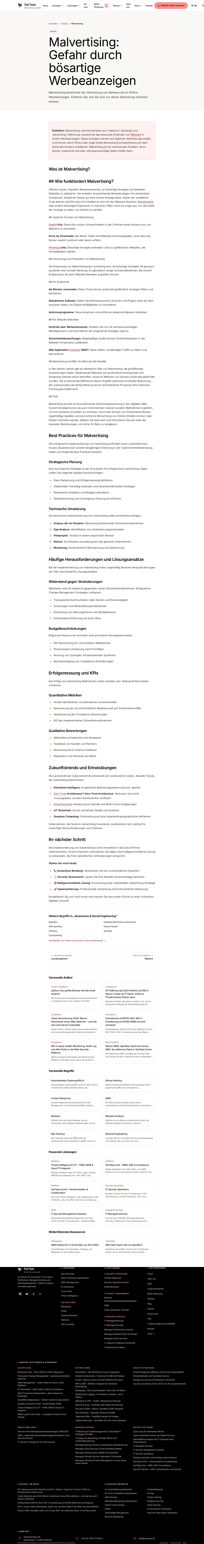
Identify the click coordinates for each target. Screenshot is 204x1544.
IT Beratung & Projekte (114, 1347)
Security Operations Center (116, 1282)
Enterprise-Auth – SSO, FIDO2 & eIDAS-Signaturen (41, 1372)
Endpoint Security (155, 1501)
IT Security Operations (116, 1274)
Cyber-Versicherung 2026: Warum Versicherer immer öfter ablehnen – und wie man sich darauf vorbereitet (57, 1497)
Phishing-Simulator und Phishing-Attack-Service (155, 1457)
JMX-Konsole (111, 1497)
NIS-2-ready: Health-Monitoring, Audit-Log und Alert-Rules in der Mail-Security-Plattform (58, 1506)
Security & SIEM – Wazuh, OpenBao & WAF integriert (99, 1408)
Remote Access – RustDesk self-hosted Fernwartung (99, 1405)
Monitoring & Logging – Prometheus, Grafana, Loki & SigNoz (99, 1395)
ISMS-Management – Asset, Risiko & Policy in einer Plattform (41, 1384)
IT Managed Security (113, 1325)
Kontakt (149, 5)
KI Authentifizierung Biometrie (118, 1489)
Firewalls (74, 349)
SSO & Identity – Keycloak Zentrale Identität (95, 1412)
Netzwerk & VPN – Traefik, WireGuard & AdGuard (97, 1401)
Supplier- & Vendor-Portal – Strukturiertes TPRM (39, 1404)
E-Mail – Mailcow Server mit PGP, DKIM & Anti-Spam (99, 1380)
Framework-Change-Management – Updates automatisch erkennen (44, 1377)
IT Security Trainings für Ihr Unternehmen (36, 1442)
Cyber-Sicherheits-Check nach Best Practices (154, 1435)
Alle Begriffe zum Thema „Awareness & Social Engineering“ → (77, 940)
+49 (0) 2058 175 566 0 (92, 1538)
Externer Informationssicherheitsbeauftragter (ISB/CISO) (43, 1431)
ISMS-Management (70, 1282)
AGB (184, 1543)
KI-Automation (67, 1287)
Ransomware (145, 201)
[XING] (33, 1293)
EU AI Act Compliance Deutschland (121, 1493)
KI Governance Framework (159, 1509)
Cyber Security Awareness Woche (148, 1431)
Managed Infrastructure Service (118, 1329)
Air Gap (150, 1493)
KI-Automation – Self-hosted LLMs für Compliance (40, 1389)
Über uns (128, 5)
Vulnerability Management (117, 1513)
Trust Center (66, 1291)
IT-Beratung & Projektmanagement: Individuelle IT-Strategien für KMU (98, 1432)
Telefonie (65, 1320)
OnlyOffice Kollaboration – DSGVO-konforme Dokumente (43, 1400)
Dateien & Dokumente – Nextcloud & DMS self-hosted (99, 1376)
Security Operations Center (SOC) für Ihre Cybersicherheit (159, 1384)
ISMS (106, 1305)
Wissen (116, 5)
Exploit (53, 224)
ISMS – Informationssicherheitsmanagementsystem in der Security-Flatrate (44, 1436)
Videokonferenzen (69, 1315)
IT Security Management (116, 1294)
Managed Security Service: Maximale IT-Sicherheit (98, 1456)
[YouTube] (26, 1293)
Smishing (53, 931)
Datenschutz (176, 1543)
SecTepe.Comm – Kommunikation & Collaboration (155, 1461)
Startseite (53, 23)
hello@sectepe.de (146, 1538)
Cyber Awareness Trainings (116, 1310)
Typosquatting (55, 935)
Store (137, 5)
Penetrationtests (111, 1287)
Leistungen (72, 5)
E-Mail (64, 1311)
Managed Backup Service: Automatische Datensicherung (101, 1445)
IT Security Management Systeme (148, 1450)
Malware (136, 134)
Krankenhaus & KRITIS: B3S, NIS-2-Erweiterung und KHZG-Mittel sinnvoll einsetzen (55, 1503)
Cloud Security (62, 804)
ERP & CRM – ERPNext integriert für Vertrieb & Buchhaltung (96, 1385)
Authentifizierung (155, 1489)
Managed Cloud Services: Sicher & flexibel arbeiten (98, 1448)
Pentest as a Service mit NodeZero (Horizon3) (154, 1380)
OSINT (108, 1509)
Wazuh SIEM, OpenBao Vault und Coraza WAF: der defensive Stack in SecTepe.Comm (57, 1510)
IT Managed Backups (114, 1320)
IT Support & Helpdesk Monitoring (119, 1343)
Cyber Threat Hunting (114, 1505)
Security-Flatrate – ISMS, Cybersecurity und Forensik (157, 1469)
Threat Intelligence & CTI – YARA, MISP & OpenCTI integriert (41, 1409)
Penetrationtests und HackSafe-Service (151, 1376)
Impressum (164, 1543)
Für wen (86, 5)
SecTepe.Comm (68, 1302)
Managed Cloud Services (115, 1338)
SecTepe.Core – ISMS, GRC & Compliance (152, 1465)
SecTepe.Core (67, 1274)
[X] (40, 1293)
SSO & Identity (67, 1324)
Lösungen (56, 5)
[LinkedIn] (20, 1293)
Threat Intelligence (69, 1295)
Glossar (64, 23)
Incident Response (112, 1278)
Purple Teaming (154, 1497)
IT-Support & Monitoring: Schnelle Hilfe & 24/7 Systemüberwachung (96, 1439)
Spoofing (108, 931)
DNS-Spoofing (55, 926)
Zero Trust (60, 793)
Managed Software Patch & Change (120, 1334)
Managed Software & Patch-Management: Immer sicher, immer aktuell (101, 1461)
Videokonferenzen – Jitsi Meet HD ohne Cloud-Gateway (100, 1420)
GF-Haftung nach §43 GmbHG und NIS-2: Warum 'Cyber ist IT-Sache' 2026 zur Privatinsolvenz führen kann (54, 1490)
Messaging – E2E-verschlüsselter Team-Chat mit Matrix (100, 1390)
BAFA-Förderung (101, 5)
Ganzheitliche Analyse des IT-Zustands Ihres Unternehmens (153, 1440)
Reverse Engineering (114, 1516)
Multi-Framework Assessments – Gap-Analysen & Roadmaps (40, 1394)
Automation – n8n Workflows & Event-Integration (97, 1372)
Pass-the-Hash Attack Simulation (162, 1513)
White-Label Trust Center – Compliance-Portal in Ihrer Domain (42, 1415)
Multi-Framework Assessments (75, 1278)
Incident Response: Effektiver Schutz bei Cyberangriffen (158, 1372)
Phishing (54, 247)
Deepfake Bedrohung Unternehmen (120, 922)
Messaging (66, 1306)
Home (45, 5)
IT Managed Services (114, 1317)
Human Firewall (110, 926)
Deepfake (53, 922)
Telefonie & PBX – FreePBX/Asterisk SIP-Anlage (97, 1416)
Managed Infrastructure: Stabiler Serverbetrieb (96, 1452)
